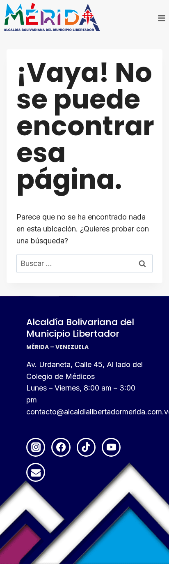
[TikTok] (86, 447)
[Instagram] (35, 447)
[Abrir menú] (161, 18)
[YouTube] (111, 447)
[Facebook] (60, 447)
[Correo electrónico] (35, 472)
